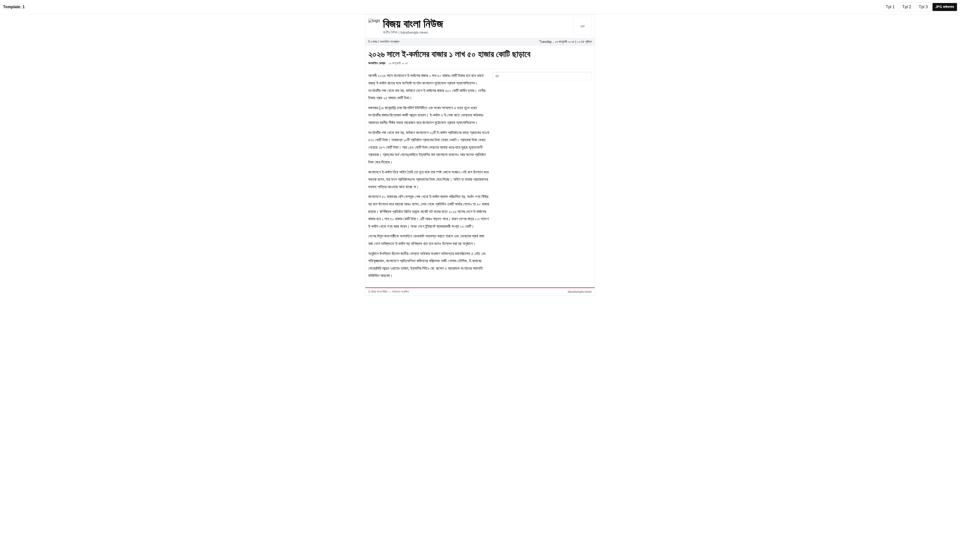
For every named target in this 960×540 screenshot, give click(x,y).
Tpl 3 (923, 7)
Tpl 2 (906, 7)
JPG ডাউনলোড (945, 7)
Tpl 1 (890, 7)
